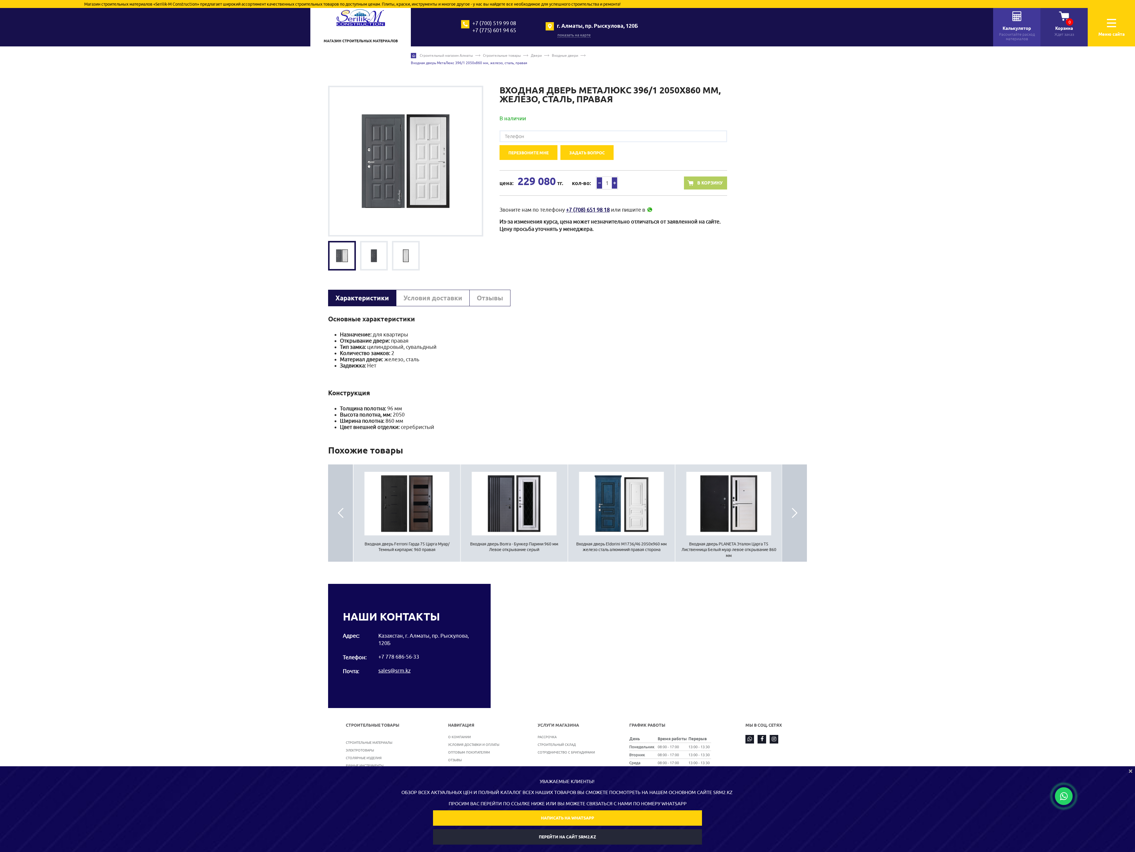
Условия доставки (432, 298)
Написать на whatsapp (567, 818)
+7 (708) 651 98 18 (588, 210)
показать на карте (574, 35)
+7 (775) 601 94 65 (494, 30)
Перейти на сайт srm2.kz (567, 837)
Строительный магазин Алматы (446, 55)
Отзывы (490, 298)
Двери (536, 55)
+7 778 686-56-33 (398, 657)
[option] (406, 161)
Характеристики (362, 298)
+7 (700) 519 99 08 (494, 23)
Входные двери (565, 55)
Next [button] (794, 513)
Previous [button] (340, 513)
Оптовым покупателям (469, 752)
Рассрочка (547, 737)
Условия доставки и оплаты (473, 744)
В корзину (710, 183)
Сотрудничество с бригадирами (566, 752)
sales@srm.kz (394, 671)
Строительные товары (502, 55)
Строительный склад (557, 744)
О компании (459, 737)
